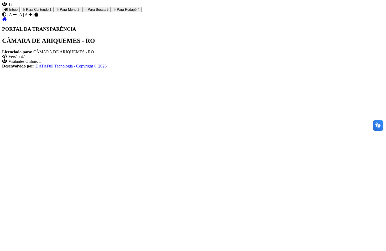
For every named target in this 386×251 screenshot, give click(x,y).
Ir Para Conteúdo (37, 10)
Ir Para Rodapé (126, 10)
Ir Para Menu (68, 10)
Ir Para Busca (96, 10)
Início (13, 10)
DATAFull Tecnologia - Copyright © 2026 (71, 66)
